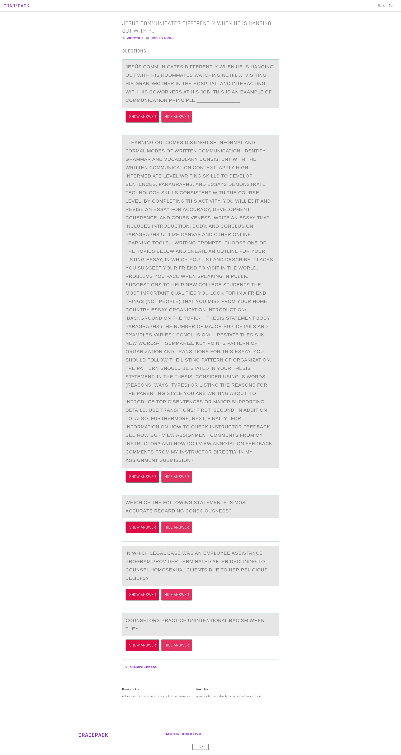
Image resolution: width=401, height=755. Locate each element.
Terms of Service (191, 734)
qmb (153, 667)
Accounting (136, 667)
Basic (147, 667)
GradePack (16, 6)
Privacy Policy (171, 734)
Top (200, 746)
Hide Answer (177, 116)
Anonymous (135, 38)
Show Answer (142, 116)
